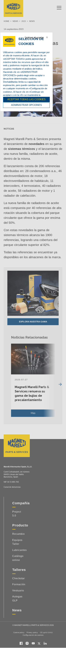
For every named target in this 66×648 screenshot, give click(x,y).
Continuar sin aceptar (34, 37)
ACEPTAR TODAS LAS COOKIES (26, 99)
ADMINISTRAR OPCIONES (26, 105)
